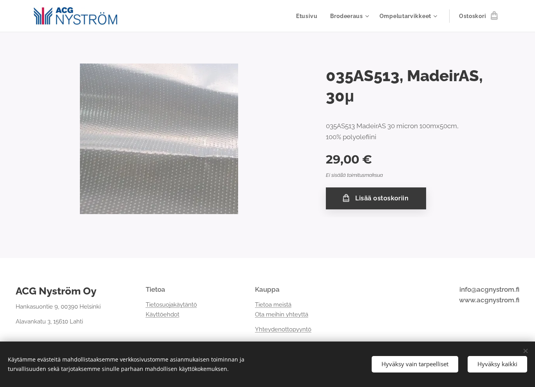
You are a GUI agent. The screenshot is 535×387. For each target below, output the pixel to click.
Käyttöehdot (162, 314)
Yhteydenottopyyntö (283, 329)
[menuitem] (309, 16)
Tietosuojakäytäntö (171, 304)
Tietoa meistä (273, 304)
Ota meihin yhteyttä (281, 314)
